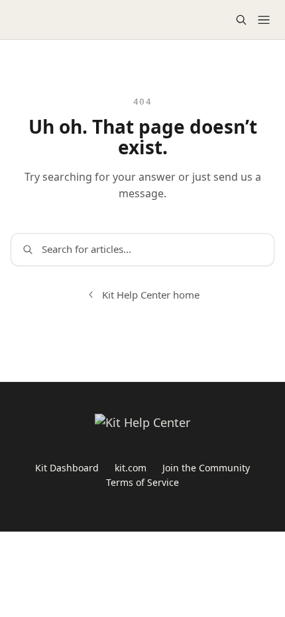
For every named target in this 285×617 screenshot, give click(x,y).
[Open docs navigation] (263, 19)
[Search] (241, 19)
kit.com (130, 467)
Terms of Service (142, 482)
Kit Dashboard (67, 467)
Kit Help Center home (151, 294)
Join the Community (206, 467)
